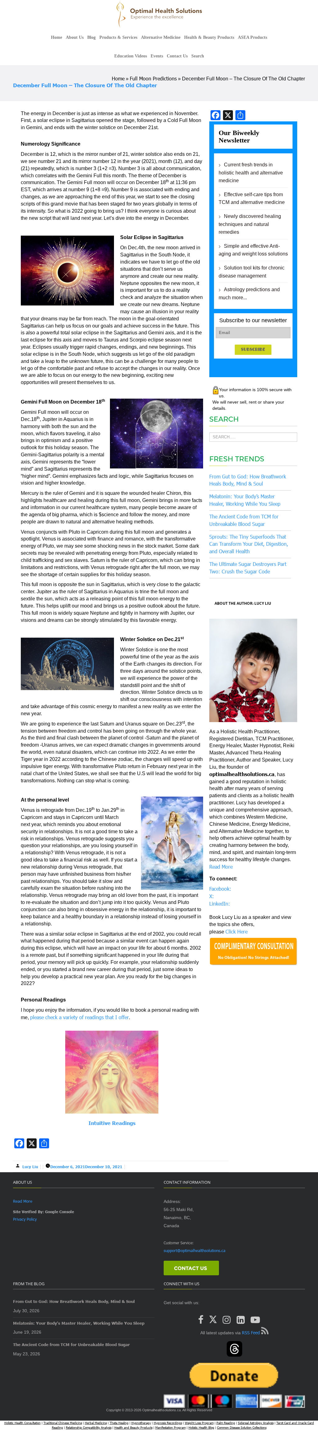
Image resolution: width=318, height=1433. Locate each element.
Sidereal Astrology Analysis (256, 1423)
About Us (75, 37)
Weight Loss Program (199, 1423)
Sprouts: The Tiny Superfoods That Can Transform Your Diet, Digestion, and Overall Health (248, 544)
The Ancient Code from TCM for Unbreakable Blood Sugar (71, 1344)
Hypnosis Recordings (168, 1423)
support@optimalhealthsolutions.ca (194, 1250)
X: (211, 896)
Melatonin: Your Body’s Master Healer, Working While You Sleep (78, 1323)
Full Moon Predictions (153, 78)
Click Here (236, 931)
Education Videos (130, 56)
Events (157, 56)
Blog (91, 37)
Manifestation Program (170, 1427)
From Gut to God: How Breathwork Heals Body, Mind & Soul (74, 1301)
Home (56, 37)
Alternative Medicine (160, 37)
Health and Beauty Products (133, 1427)
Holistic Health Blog (201, 1427)
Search (197, 56)
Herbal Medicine (96, 1423)
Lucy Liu (30, 1166)
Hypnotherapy (141, 1423)
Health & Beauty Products (209, 37)
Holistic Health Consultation (22, 1423)
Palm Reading (225, 1423)
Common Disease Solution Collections (241, 1427)
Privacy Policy (25, 1219)
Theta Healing (119, 1423)
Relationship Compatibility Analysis (88, 1427)
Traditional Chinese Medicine (62, 1423)
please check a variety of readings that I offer (79, 1017)
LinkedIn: (219, 903)
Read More (221, 867)
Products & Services (118, 37)
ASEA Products (252, 37)
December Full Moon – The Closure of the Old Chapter (85, 85)
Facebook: (220, 889)
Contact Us (177, 56)
